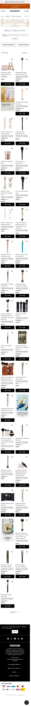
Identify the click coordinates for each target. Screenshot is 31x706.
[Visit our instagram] (15, 638)
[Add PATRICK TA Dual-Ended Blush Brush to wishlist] (26, 89)
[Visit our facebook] (8, 638)
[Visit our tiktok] (18, 638)
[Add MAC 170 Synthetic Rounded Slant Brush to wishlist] (26, 552)
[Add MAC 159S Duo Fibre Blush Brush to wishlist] (12, 581)
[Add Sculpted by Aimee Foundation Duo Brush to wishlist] (26, 271)
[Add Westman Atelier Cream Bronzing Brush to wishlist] (26, 241)
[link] (25, 11)
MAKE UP (8, 16)
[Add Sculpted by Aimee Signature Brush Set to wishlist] (12, 59)
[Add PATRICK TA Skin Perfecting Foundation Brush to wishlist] (12, 178)
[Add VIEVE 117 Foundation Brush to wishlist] (12, 332)
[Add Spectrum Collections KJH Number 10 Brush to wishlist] (12, 552)
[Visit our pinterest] (22, 638)
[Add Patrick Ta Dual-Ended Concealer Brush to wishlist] (12, 119)
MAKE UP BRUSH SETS (15, 31)
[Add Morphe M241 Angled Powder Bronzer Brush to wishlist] (26, 59)
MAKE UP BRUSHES (16, 16)
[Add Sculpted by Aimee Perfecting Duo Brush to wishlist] (12, 457)
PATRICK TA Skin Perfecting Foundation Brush (6, 193)
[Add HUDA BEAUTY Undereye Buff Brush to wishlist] (26, 425)
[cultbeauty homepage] (15, 11)
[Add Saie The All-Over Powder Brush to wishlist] (26, 148)
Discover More (15, 25)
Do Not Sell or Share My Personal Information (15, 660)
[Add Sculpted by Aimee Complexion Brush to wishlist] (12, 241)
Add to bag (8, 84)
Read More (15, 38)
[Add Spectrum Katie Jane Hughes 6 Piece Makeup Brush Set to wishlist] (26, 332)
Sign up (15, 631)
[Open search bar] (4, 11)
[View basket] (27, 11)
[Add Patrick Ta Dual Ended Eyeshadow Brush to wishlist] (12, 209)
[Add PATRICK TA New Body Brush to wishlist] (12, 148)
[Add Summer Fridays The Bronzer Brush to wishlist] (26, 364)
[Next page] (19, 612)
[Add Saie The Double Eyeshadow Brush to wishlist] (26, 119)
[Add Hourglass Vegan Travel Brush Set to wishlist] (12, 490)
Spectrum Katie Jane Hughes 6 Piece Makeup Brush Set (22, 347)
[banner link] (22, 405)
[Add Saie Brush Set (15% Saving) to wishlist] (26, 301)
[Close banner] (27, 19)
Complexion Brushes (8, 44)
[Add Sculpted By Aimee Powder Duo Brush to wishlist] (26, 490)
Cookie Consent (15, 657)
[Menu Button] (1, 11)
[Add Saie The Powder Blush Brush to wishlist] (26, 178)
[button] (7, 99)
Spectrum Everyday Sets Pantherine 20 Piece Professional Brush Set (7, 379)
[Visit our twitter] (11, 638)
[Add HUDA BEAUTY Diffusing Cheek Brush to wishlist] (12, 271)
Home (2, 16)
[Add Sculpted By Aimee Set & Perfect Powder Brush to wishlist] (12, 395)
